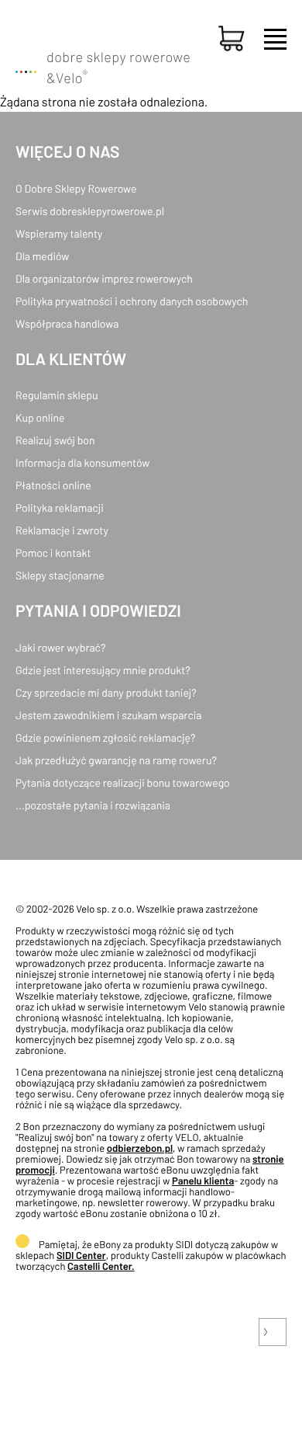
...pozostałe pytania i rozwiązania (92, 805)
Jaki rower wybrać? (60, 647)
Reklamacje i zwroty (61, 530)
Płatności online (53, 485)
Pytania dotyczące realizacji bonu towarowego (122, 782)
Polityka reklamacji (59, 507)
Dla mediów (42, 256)
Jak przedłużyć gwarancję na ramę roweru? (116, 760)
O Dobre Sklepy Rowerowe (75, 188)
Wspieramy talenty (58, 233)
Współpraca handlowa (66, 323)
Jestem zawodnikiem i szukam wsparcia (108, 715)
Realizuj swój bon (54, 440)
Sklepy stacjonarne (60, 575)
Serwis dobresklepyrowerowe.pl (89, 210)
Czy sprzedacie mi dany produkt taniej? (106, 692)
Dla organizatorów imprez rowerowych (104, 278)
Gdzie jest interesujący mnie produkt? (102, 670)
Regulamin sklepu (56, 395)
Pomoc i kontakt (53, 552)
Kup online (39, 417)
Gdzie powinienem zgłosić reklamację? (105, 737)
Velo (72, 77)
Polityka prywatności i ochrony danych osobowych (131, 301)
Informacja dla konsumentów (82, 462)
